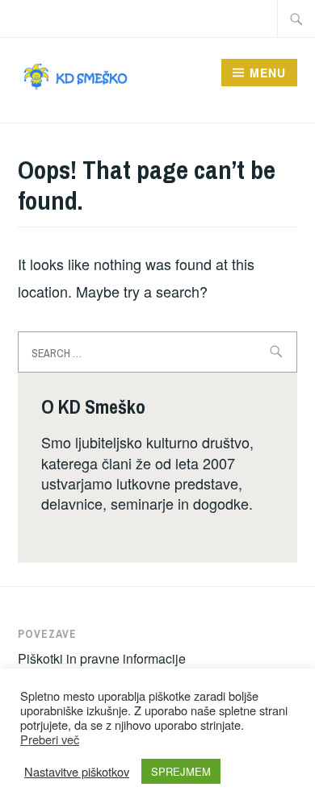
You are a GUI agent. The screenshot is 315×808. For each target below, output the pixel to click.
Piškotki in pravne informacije (102, 658)
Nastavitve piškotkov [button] (76, 771)
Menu (268, 73)
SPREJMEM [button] (181, 771)
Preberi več (49, 739)
